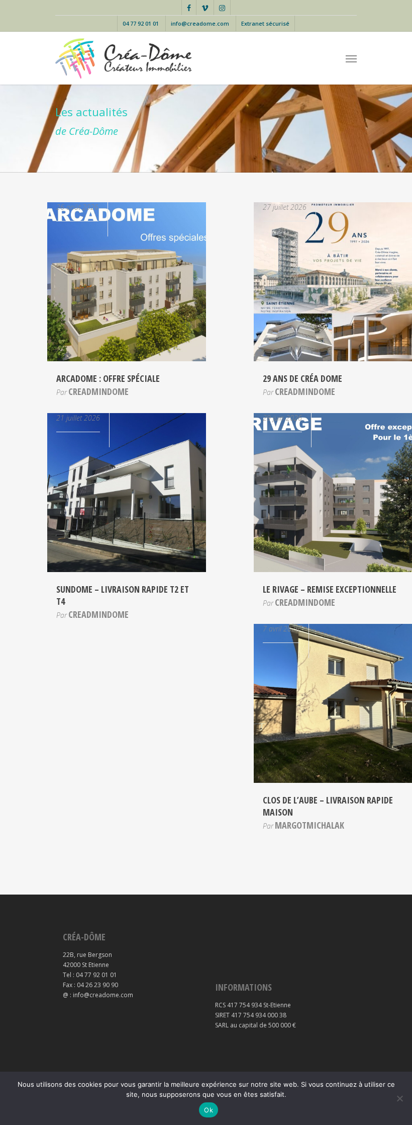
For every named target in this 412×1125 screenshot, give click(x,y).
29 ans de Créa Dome (302, 378)
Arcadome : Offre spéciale (108, 378)
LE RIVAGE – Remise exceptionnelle (329, 589)
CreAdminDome (98, 391)
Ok (208, 1110)
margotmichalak (309, 825)
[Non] (399, 1098)
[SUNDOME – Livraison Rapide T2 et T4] (126, 570)
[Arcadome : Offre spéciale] (126, 359)
